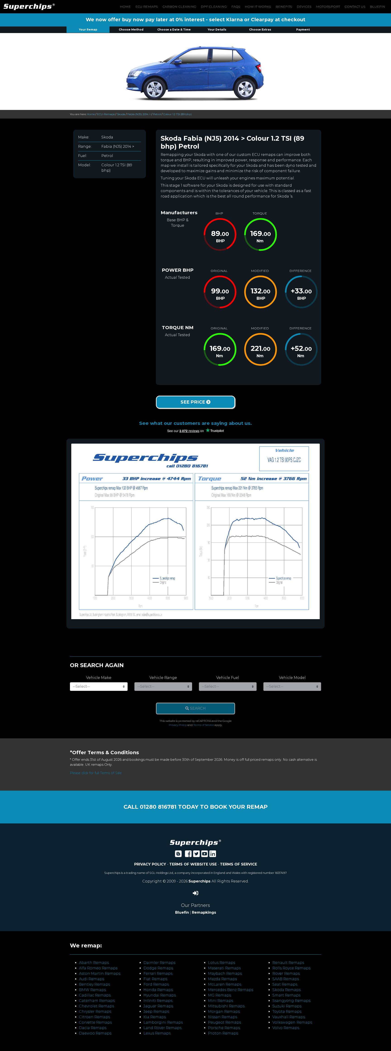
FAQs (235, 7)
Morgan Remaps (224, 1011)
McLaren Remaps (224, 984)
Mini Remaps (220, 1001)
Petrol (157, 114)
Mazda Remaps (222, 979)
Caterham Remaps (97, 1001)
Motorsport (328, 7)
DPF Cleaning (214, 7)
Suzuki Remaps (286, 1006)
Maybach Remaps (225, 973)
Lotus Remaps (221, 963)
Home (125, 7)
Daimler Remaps (159, 963)
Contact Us (355, 7)
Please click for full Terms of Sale (96, 773)
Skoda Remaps (286, 990)
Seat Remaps (284, 984)
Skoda (121, 114)
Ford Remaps (156, 984)
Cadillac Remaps (95, 995)
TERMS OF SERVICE (238, 864)
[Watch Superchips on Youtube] (204, 855)
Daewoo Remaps (95, 1033)
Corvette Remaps (95, 1022)
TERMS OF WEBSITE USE (193, 864)
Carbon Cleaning (179, 7)
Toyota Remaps (286, 1011)
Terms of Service (203, 725)
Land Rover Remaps (162, 1028)
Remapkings (204, 912)
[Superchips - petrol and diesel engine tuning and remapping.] (195, 842)
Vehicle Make (98, 677)
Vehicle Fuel (227, 677)
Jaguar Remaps (158, 1006)
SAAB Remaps (285, 979)
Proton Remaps (223, 1033)
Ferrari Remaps (157, 973)
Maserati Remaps (224, 968)
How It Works (258, 7)
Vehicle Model (292, 677)
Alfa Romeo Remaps (98, 968)
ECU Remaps (146, 7)
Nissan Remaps (222, 1017)
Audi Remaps (91, 979)
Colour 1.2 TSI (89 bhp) (177, 114)
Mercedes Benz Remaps (230, 990)
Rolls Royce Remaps (291, 968)
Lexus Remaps (157, 1033)
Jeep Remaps (156, 1011)
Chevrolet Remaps (96, 1006)
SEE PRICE (193, 402)
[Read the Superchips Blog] (178, 855)
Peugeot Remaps (224, 1022)
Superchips (200, 881)
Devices (304, 7)
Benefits (284, 7)
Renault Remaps (288, 963)
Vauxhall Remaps (288, 1017)
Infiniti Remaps (157, 1001)
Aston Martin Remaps (99, 973)
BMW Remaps (92, 990)
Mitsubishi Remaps (226, 1006)
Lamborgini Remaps (163, 1022)
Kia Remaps (154, 1017)
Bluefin (377, 7)
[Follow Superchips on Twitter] (196, 855)
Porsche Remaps (224, 1028)
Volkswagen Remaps (292, 1022)
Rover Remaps (286, 973)
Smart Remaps (286, 995)
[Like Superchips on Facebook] (188, 855)
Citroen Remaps (94, 1017)
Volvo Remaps (285, 1028)
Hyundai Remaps (159, 995)
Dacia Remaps (92, 1028)
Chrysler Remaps (95, 1011)
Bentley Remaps (94, 984)
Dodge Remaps (158, 968)
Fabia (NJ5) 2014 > (139, 114)
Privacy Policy (178, 725)
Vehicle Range (163, 677)
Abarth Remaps (94, 963)
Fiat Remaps (155, 979)
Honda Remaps (158, 990)
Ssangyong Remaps (291, 1001)
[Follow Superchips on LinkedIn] (213, 855)
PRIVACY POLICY (150, 864)
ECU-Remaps (106, 114)
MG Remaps (219, 995)
